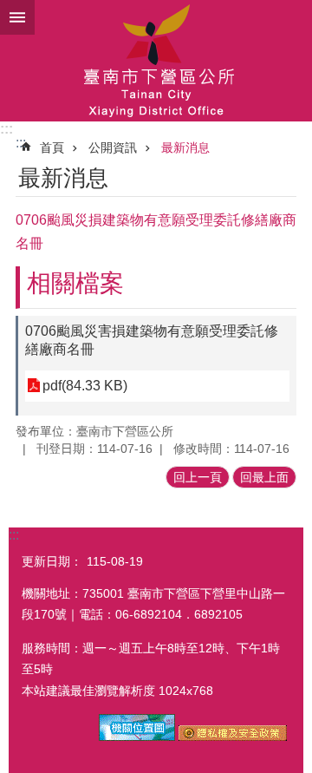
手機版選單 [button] (17, 17)
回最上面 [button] (264, 477)
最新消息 (185, 147)
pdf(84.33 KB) (84, 385)
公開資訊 (112, 147)
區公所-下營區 (156, 60)
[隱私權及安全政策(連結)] (233, 737)
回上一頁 (197, 477)
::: (6, 128)
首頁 (52, 147)
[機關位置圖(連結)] (137, 737)
